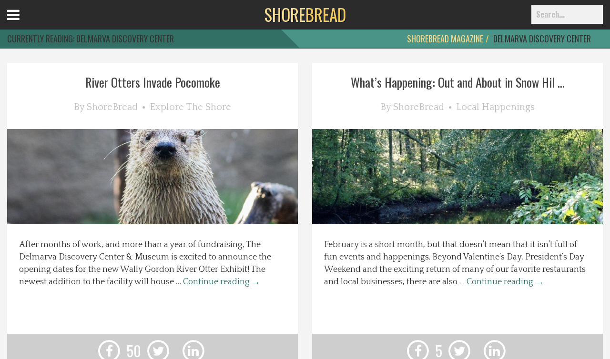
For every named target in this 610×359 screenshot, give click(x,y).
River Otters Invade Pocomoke (152, 82)
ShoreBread (112, 107)
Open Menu (25, 23)
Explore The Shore (190, 107)
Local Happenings (495, 107)
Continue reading (221, 282)
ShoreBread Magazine (445, 38)
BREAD (305, 14)
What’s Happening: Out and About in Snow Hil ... (458, 82)
